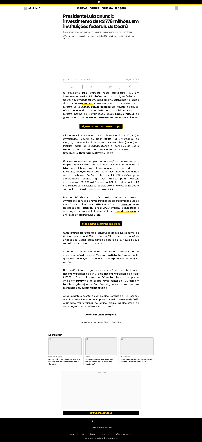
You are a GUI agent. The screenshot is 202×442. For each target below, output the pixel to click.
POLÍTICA (107, 8)
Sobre (72, 434)
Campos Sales (98, 287)
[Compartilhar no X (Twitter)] (91, 87)
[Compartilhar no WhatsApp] (111, 87)
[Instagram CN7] (26, 8)
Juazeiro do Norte (125, 211)
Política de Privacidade (123, 434)
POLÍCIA (94, 8)
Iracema (126, 204)
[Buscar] (176, 8)
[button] (130, 87)
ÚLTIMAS (82, 8)
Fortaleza (87, 103)
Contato (105, 434)
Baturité (116, 255)
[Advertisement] (101, 391)
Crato (97, 215)
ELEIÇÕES (120, 8)
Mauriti (83, 287)
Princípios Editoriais (88, 434)
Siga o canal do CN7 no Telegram (101, 223)
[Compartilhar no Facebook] (72, 87)
